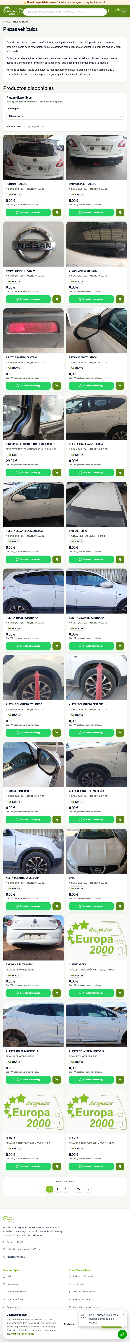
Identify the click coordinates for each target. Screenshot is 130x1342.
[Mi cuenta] (108, 11)
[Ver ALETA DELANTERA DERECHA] (56, 906)
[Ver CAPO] (120, 906)
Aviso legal (78, 1284)
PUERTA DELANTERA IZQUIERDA (24, 530)
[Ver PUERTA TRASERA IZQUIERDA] (120, 472)
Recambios (12, 1284)
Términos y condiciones (84, 1291)
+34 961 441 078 (15, 1241)
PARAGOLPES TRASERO (82, 183)
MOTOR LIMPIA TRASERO (20, 270)
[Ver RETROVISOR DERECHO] (56, 819)
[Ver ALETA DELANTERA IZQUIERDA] (120, 819)
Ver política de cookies (22, 1333)
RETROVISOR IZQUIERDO (83, 357)
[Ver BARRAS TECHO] (120, 559)
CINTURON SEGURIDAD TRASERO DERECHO (30, 444)
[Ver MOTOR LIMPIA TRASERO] (56, 299)
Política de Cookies (82, 1299)
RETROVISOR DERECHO (19, 791)
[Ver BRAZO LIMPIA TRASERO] (120, 299)
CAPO (72, 877)
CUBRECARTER (77, 964)
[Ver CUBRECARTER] (120, 993)
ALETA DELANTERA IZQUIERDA (86, 791)
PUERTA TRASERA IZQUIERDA (86, 444)
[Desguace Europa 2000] (9, 1219)
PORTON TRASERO (16, 183)
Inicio (9, 1276)
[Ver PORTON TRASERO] (56, 212)
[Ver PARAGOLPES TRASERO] (120, 212)
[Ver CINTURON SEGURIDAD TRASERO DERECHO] (56, 472)
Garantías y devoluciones (85, 1307)
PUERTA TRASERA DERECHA (22, 617)
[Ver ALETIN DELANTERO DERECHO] (120, 733)
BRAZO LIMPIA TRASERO (83, 270)
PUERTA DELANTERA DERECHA (86, 617)
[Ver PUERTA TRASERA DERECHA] (56, 646)
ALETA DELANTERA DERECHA (22, 877)
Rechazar (69, 1324)
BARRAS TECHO (78, 530)
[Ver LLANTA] (56, 1166)
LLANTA (10, 1138)
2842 (79, 1189)
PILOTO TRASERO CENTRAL (21, 357)
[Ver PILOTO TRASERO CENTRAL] (56, 386)
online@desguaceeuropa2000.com (24, 1249)
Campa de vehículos (16, 1291)
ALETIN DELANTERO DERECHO (86, 704)
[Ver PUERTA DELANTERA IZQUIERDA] (56, 559)
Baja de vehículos (15, 1299)
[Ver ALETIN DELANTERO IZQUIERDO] (56, 733)
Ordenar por (12, 108)
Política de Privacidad (83, 1276)
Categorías (12, 1307)
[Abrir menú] (123, 11)
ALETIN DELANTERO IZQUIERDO (24, 704)
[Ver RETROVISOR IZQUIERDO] (120, 386)
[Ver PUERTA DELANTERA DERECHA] (120, 646)
